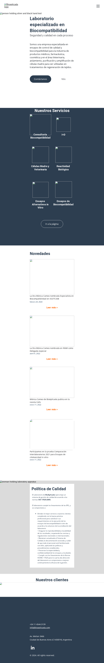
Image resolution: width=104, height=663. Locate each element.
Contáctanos (40, 79)
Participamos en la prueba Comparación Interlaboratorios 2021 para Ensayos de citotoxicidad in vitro (48, 454)
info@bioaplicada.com (40, 627)
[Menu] (98, 6)
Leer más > (52, 307)
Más (63, 79)
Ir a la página (52, 223)
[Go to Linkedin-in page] (33, 648)
